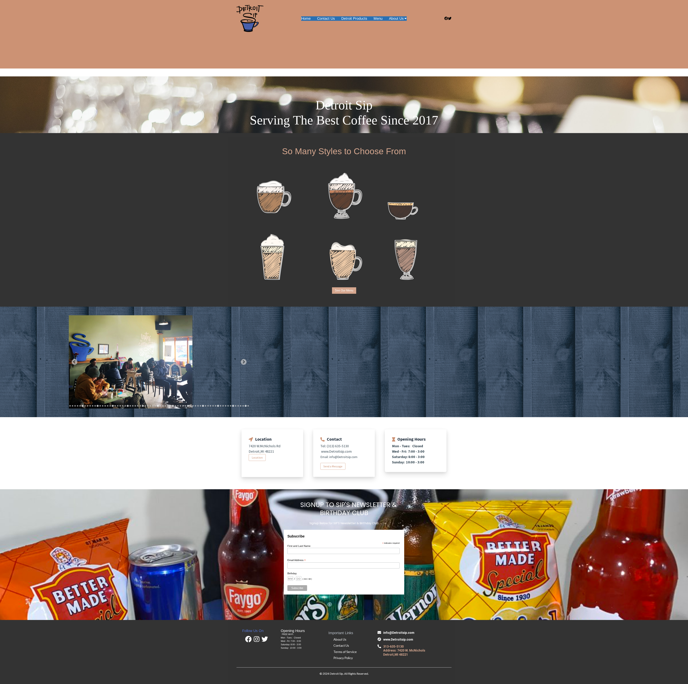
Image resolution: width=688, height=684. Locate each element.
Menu (378, 18)
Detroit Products (354, 18)
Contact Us (326, 18)
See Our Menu (344, 290)
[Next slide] (244, 362)
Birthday (292, 573)
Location (257, 457)
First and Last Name (298, 545)
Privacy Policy (343, 658)
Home (306, 18)
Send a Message (332, 466)
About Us (396, 18)
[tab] (70, 406)
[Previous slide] (74, 362)
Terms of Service (345, 652)
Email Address (296, 560)
